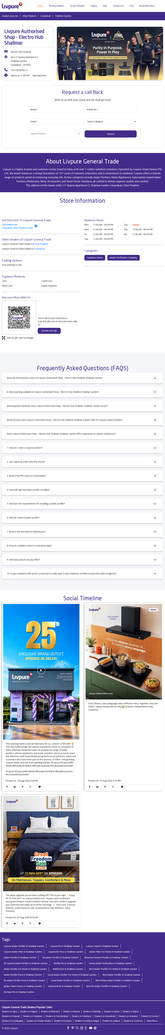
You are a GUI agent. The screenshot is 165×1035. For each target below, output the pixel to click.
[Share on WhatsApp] (39, 787)
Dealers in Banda (71, 1011)
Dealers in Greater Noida (39, 1020)
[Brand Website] (96, 1028)
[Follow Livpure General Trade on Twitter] (78, 1028)
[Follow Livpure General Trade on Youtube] (91, 1028)
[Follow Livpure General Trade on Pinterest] (73, 1028)
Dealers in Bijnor (131, 1011)
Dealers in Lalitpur (111, 1020)
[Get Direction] (36, 226)
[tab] (82, 378)
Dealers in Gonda (149, 1016)
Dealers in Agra (9, 1011)
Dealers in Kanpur (63, 1020)
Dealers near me (10, 15)
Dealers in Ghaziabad (105, 1016)
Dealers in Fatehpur (81, 1016)
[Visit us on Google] (87, 1028)
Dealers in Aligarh (29, 1011)
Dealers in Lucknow (133, 1020)
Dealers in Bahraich (50, 1011)
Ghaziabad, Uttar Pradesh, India (17, 227)
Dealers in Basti (111, 1011)
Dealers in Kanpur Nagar (87, 1020)
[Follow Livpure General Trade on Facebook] (69, 1028)
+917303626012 (19, 70)
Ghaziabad (45, 15)
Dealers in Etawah (11, 1016)
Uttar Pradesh (29, 15)
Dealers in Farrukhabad (57, 1016)
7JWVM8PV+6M (9, 224)
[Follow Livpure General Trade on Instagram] (82, 1028)
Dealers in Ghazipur (128, 1016)
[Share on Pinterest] (23, 787)
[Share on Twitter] (31, 787)
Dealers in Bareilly (92, 1011)
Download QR (49, 330)
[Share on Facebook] (8, 787)
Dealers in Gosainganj (12, 1020)
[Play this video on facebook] (41, 671)
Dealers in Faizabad (32, 1016)
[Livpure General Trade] (12, 5)
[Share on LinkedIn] (15, 787)
